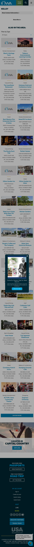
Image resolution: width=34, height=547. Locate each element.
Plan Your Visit (17, 288)
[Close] (27, 256)
